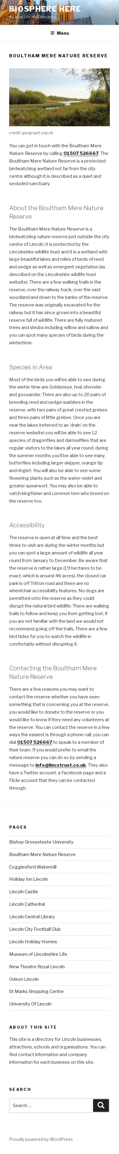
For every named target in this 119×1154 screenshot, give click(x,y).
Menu (63, 33)
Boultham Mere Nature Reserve (42, 854)
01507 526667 (81, 153)
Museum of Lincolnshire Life (38, 954)
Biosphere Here (45, 9)
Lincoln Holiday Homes (33, 941)
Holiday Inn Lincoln (28, 879)
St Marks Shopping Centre (36, 991)
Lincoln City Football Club (35, 929)
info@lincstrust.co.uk (60, 765)
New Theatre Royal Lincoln (37, 966)
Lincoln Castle (23, 891)
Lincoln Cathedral (27, 904)
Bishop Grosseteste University (41, 842)
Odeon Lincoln (24, 979)
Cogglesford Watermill (32, 867)
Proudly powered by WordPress (41, 1139)
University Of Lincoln (30, 1004)
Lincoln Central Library (32, 916)
